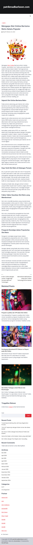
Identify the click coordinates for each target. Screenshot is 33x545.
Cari (3, 413)
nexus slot (5, 497)
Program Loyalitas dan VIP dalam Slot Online (15, 312)
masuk (11, 407)
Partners (5, 534)
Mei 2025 (4, 458)
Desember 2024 (6, 472)
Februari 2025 (5, 466)
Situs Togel (5, 516)
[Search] (30, 16)
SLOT (4, 23)
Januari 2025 (5, 469)
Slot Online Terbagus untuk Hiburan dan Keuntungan (13, 388)
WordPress (5, 543)
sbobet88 (4, 508)
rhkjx (4, 32)
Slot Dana (4, 512)
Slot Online (11, 65)
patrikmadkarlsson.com (16, 7)
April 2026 (4, 455)
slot (3, 501)
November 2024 (6, 475)
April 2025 (4, 461)
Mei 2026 (4, 453)
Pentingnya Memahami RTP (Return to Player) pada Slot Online (15, 350)
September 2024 (6, 480)
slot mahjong (5, 505)
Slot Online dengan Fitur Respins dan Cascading (14, 439)
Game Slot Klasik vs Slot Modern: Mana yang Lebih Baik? (16, 436)
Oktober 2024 (5, 477)
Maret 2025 (5, 464)
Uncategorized (5, 490)
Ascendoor (17, 541)
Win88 (3, 520)
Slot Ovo (4, 531)
